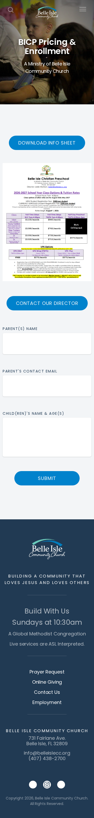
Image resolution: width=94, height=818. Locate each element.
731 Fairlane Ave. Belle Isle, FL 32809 (47, 741)
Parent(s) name (20, 328)
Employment (46, 702)
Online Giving (47, 682)
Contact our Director (47, 303)
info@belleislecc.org (47, 753)
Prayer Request (47, 672)
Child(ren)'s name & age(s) (34, 413)
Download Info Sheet (46, 143)
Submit (47, 478)
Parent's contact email (30, 371)
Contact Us (47, 692)
